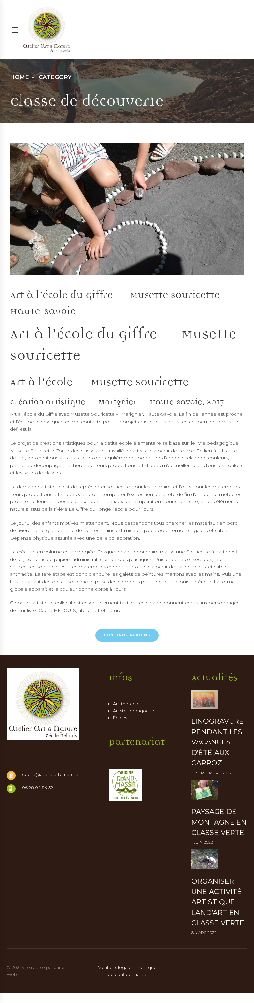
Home (19, 77)
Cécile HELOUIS (57, 610)
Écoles (120, 717)
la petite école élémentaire (130, 443)
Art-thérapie (126, 703)
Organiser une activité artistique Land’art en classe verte (217, 902)
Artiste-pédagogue (133, 710)
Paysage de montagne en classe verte (219, 821)
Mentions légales (115, 967)
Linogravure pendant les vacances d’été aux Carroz (217, 742)
